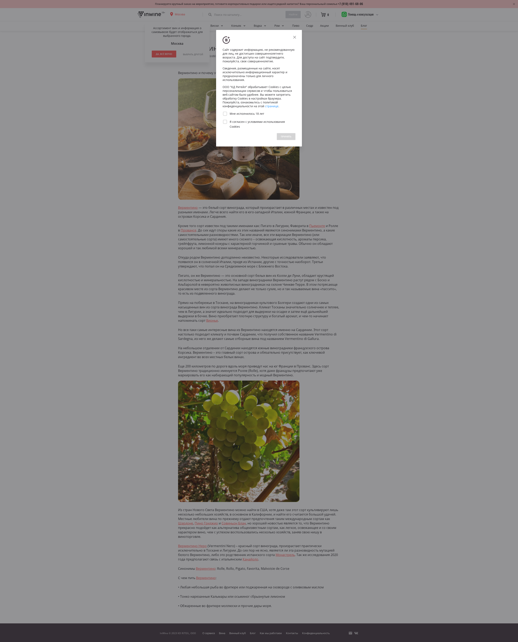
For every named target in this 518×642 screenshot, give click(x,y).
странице (271, 106)
